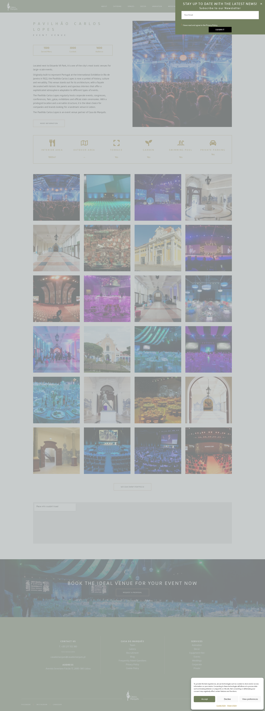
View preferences (250, 699)
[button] (261, 4)
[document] (132, 355)
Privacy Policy (232, 706)
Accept (204, 699)
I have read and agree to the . (200, 25)
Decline (227, 699)
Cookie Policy (221, 706)
